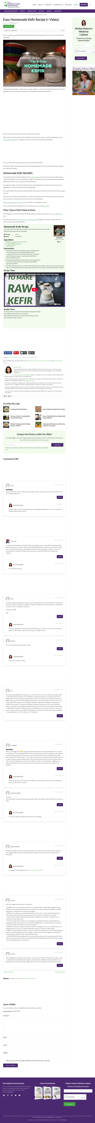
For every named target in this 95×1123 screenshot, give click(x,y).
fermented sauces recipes (44, 361)
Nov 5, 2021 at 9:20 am (59, 504)
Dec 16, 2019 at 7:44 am (59, 775)
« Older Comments (8, 972)
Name (5, 1037)
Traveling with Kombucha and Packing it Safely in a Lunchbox (54, 424)
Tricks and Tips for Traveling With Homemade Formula (20, 417)
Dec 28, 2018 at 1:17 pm (59, 899)
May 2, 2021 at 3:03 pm (59, 540)
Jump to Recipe (9, 26)
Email (5, 1045)
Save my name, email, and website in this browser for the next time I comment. (28, 1060)
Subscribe (57, 445)
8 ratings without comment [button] (27, 978)
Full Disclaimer (38, 1117)
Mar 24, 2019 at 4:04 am (59, 791)
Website (5, 1053)
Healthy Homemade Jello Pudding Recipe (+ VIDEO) (20, 424)
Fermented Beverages (12, 357)
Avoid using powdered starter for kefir (14, 202)
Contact (5, 1115)
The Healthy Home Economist (43, 1119)
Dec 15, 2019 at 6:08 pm (59, 744)
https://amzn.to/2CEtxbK (34, 870)
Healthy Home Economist (9, 14)
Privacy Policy (44, 1117)
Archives (17, 14)
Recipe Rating (7, 1011)
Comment (6, 1015)
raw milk (13, 242)
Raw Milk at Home (24, 14)
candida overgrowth (35, 177)
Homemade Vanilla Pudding (18, 409)
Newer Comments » (60, 972)
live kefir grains (10, 245)
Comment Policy (59, 1117)
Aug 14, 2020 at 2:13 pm (59, 639)
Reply (59, 497)
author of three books (24, 375)
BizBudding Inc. (64, 1119)
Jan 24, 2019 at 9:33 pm (59, 845)
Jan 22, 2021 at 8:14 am (59, 623)
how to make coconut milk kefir (27, 219)
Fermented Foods (21, 357)
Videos (35, 357)
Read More (10, 1092)
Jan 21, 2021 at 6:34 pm (59, 597)
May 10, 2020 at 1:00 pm (58, 689)
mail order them (44, 206)
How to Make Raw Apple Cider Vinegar (54, 409)
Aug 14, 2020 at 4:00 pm (59, 655)
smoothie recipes (32, 361)
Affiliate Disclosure (50, 1117)
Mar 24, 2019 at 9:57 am (59, 811)
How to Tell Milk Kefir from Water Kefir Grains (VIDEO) (54, 417)
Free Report (81, 58)
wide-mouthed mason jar (14, 243)
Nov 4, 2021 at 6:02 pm (59, 484)
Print (60, 241)
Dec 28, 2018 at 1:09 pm (59, 952)
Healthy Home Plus (30, 380)
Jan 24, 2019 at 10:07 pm (59, 865)
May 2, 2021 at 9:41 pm (59, 563)
